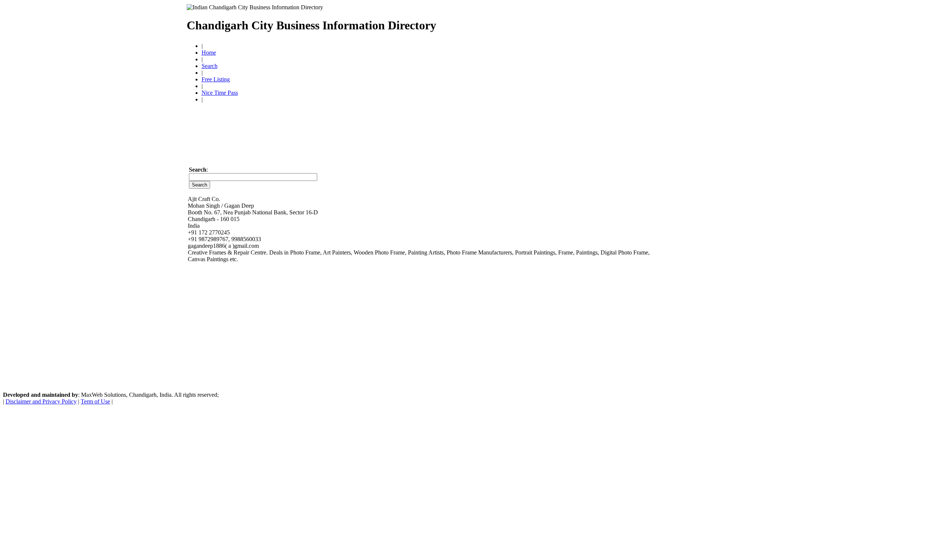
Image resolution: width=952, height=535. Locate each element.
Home (209, 52)
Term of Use (95, 401)
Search (210, 66)
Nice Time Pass (220, 93)
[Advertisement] (615, 22)
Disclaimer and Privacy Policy (41, 401)
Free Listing (216, 79)
